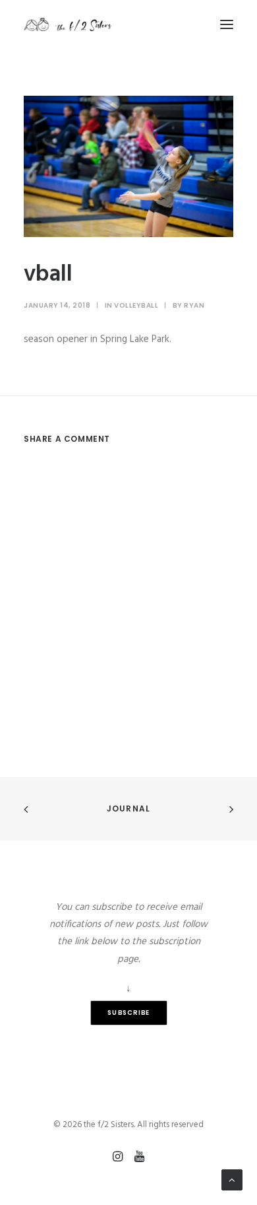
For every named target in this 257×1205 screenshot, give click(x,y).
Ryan (194, 305)
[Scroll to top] (232, 1180)
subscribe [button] (128, 1012)
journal (128, 808)
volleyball (136, 305)
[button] (226, 24)
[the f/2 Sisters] (68, 24)
